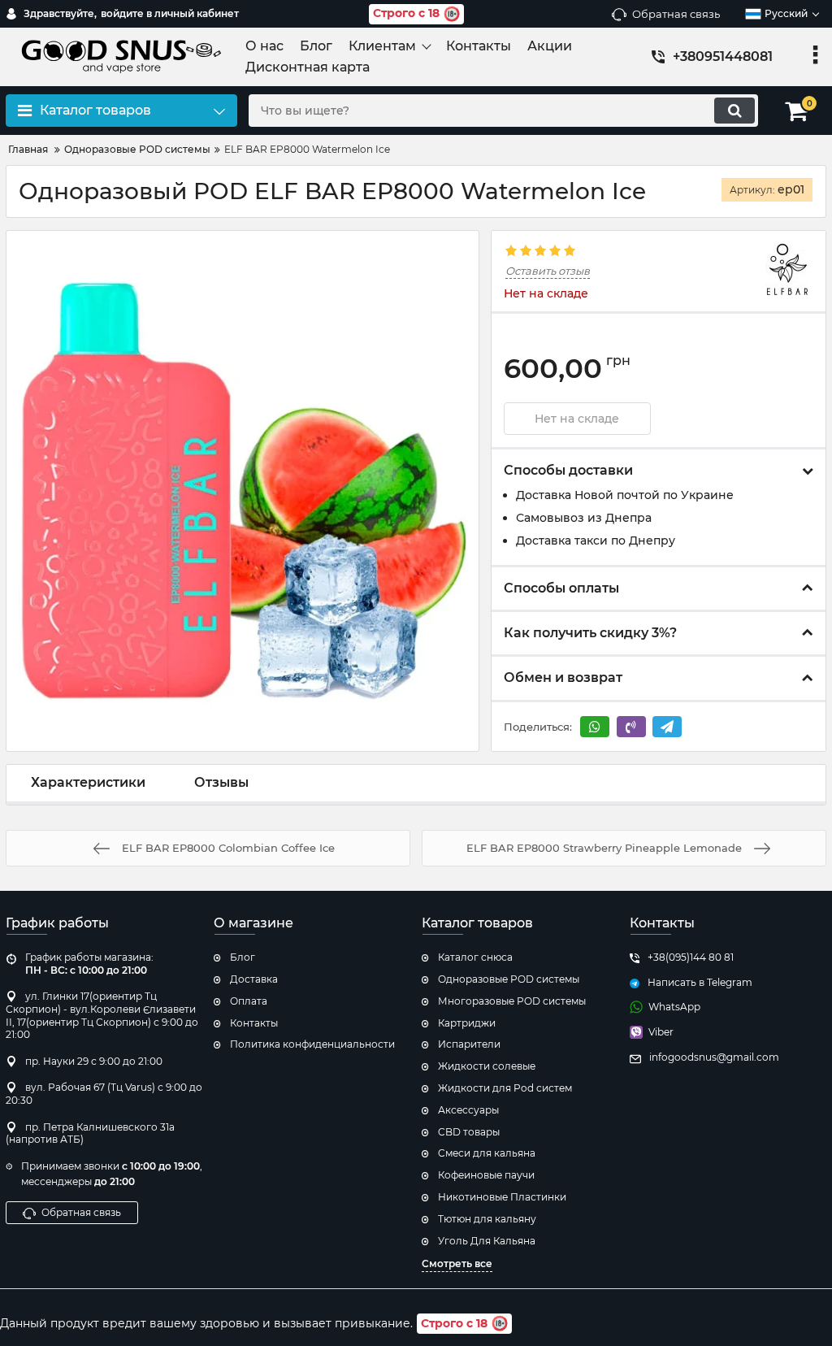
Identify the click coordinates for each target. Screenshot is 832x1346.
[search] (734, 111)
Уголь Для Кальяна (486, 1241)
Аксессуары (468, 1110)
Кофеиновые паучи (486, 1175)
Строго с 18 (406, 13)
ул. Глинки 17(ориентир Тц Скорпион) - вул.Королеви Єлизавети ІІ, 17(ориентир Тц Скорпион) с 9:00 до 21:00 (102, 1015)
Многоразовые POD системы (512, 1001)
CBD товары (469, 1132)
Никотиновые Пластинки (502, 1197)
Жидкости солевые (486, 1066)
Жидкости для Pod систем (505, 1088)
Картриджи (467, 1023)
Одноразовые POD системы (508, 979)
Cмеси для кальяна (486, 1153)
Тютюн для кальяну (487, 1219)
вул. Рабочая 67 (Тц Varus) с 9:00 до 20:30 (104, 1093)
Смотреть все (457, 1263)
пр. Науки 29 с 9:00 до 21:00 (93, 1061)
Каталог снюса (475, 957)
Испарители (469, 1044)
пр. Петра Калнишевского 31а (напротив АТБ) (90, 1133)
